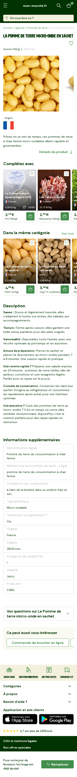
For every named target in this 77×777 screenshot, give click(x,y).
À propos (10, 694)
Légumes (19, 27)
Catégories (12, 686)
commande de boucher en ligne (38, 643)
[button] (19, 196)
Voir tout (68, 233)
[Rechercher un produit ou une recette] (59, 6)
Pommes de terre (37, 27)
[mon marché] (38, 6)
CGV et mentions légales (20, 741)
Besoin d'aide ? (15, 702)
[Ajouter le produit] (30, 216)
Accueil (7, 27)
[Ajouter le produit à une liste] (71, 43)
